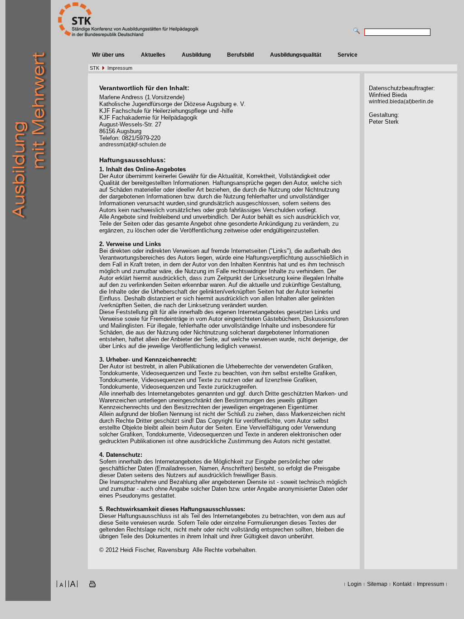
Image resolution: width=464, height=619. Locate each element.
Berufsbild (240, 55)
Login (355, 584)
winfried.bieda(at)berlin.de (401, 101)
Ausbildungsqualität (295, 55)
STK (94, 68)
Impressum (119, 68)
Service (348, 55)
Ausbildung (196, 55)
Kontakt (402, 584)
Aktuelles (153, 55)
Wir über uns (108, 55)
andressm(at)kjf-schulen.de (132, 144)
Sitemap (377, 584)
